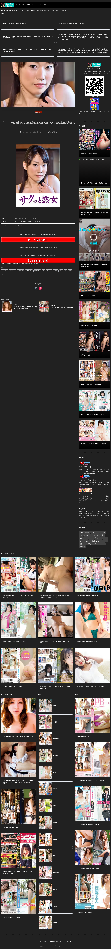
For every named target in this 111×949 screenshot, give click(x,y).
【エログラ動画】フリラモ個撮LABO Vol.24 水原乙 (90, 690)
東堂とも (55, 893)
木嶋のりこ (56, 826)
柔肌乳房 (56, 270)
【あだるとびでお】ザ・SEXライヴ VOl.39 (14, 23)
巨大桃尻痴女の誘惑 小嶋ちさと (89, 153)
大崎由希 (55, 926)
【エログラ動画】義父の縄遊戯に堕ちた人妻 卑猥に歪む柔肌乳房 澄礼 (38, 247)
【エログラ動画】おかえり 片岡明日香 (91, 384)
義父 (3, 274)
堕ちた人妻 (49, 270)
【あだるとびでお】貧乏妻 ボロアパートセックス (71, 23)
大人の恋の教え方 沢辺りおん (84, 916)
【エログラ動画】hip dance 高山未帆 (87, 645)
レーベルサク (37, 270)
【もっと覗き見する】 (38, 240)
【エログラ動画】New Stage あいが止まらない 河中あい (18, 740)
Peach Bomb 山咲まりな (83, 740)
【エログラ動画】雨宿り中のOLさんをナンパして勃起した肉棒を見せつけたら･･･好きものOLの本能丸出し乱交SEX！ (18, 786)
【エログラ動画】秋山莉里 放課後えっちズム (92, 414)
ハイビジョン (29, 270)
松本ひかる (56, 792)
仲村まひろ (56, 776)
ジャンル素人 (13, 270)
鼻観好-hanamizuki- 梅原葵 (88, 295)
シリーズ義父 (21, 270)
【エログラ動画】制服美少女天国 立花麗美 (88, 872)
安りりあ (55, 909)
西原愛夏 (55, 842)
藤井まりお (56, 742)
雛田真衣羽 (56, 759)
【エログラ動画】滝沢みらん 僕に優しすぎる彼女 (94, 183)
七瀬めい (55, 809)
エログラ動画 (4, 270)
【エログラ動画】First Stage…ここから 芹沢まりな (90, 784)
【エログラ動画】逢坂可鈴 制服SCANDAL (88, 828)
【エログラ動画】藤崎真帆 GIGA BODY (87, 599)
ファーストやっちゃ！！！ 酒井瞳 (12, 921)
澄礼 (61, 270)
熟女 (65, 270)
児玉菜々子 (56, 876)
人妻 (43, 270)
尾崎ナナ (55, 709)
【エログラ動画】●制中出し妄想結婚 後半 (62, 307)
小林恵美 (55, 725)
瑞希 (54, 859)
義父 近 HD (9, 274)
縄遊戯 (70, 270)
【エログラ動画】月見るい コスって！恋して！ (15, 645)
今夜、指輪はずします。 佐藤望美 (12, 831)
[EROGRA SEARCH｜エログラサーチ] (7, 5)
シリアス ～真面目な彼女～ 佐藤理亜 (12, 690)
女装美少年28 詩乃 (86, 355)
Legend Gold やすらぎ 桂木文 (89, 325)
